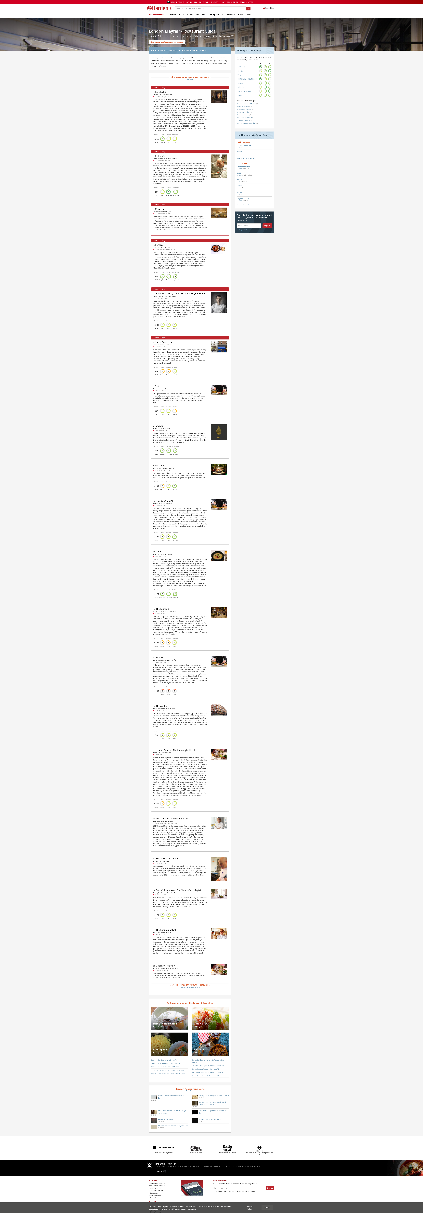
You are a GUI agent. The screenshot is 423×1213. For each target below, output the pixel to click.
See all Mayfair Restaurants (190, 987)
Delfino (158, 386)
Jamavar (159, 425)
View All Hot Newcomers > (246, 158)
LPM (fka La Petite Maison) (247, 79)
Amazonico (160, 465)
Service (168, 134)
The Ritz (240, 71)
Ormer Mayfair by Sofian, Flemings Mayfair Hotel (180, 293)
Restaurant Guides (156, 15)
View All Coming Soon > (245, 205)
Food (162, 134)
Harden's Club (174, 15)
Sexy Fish (160, 657)
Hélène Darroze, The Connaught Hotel (175, 750)
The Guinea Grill (164, 608)
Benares (159, 244)
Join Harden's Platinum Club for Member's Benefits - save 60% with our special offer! (212, 2)
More (248, 15)
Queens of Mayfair (165, 965)
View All (190, 80)
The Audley (161, 705)
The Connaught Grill (166, 929)
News (240, 15)
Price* (156, 134)
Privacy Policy (242, 230)
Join (272, 8)
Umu (158, 551)
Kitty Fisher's (242, 95)
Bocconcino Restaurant (167, 858)
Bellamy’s (160, 155)
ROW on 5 (241, 67)
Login (267, 8)
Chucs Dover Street (165, 342)
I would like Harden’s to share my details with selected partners (235, 1191)
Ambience (175, 134)
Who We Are (188, 15)
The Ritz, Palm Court (244, 91)
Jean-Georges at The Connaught (172, 818)
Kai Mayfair (161, 91)
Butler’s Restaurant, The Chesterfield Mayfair (179, 890)
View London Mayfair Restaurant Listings (166, 42)
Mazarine (159, 209)
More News (190, 1091)
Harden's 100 (201, 15)
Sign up (267, 226)
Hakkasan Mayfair (165, 500)
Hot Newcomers (228, 15)
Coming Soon (214, 15)
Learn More (160, 1171)
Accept (267, 1207)
